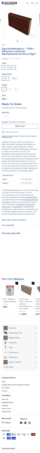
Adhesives (18, 207)
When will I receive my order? (14, 220)
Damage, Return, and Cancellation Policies (15, 385)
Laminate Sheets (31, 197)
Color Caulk (6, 207)
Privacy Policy (6, 412)
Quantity (5, 112)
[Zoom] (32, 36)
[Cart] (32, 3)
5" (10, 89)
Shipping (5, 122)
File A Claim (6, 388)
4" (4, 89)
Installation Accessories (26, 204)
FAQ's (4, 382)
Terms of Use (6, 409)
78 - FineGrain (8, 67)
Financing (5, 405)
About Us (5, 399)
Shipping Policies (7, 402)
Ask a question (8, 225)
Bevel (5, 78)
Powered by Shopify (8, 448)
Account (4, 391)
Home (3, 45)
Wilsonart (5, 58)
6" (16, 89)
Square (14, 78)
